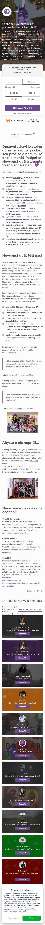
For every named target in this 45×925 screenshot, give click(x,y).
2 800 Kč (14, 93)
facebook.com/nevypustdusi (13, 583)
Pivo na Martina (22, 679)
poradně (21, 206)
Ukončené (16, 614)
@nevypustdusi (32, 583)
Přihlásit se (38, 2)
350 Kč (31, 99)
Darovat (22, 107)
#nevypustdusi (8, 586)
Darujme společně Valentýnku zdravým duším (22, 825)
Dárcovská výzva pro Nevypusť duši (22, 703)
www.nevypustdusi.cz (11, 580)
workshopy (17, 178)
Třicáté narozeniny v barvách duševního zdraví (22, 849)
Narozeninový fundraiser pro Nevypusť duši (22, 630)
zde (32, 908)
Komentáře (29, 134)
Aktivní (5, 614)
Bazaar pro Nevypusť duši (22, 752)
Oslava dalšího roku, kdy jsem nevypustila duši (22, 776)
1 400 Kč (31, 93)
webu (17, 214)
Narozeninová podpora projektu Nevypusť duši (22, 874)
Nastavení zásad (13, 918)
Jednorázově (14, 82)
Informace (15, 134)
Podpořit (22, 634)
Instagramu (35, 452)
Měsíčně (31, 82)
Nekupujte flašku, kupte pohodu (22, 727)
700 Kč (14, 99)
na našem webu (20, 194)
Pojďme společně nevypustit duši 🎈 (22, 800)
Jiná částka (35, 87)
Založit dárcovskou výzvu (30, 609)
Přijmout (31, 918)
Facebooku (21, 452)
